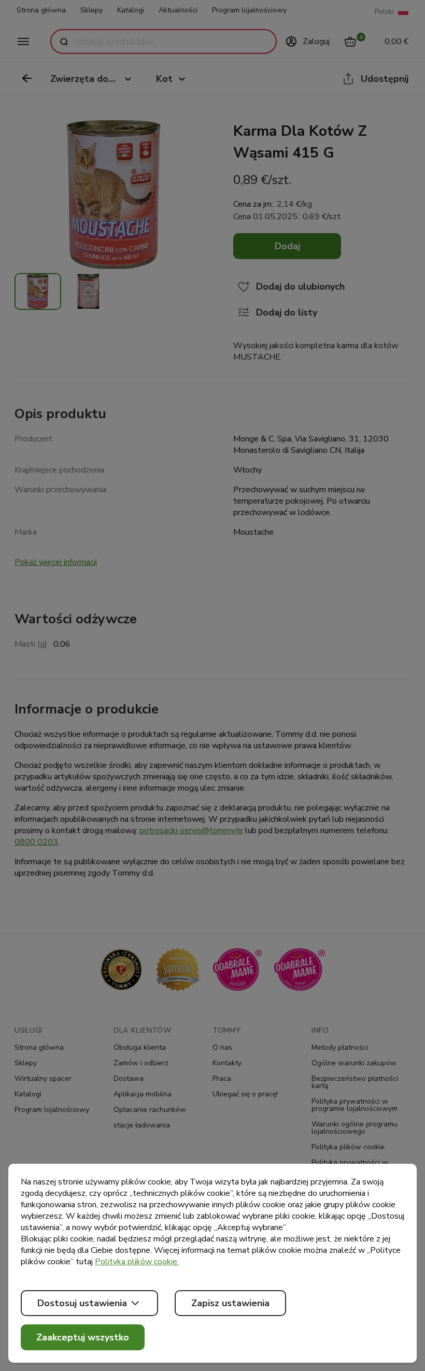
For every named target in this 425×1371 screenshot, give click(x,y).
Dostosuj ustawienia (82, 1303)
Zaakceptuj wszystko (82, 1337)
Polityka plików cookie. (137, 1261)
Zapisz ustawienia (230, 1303)
